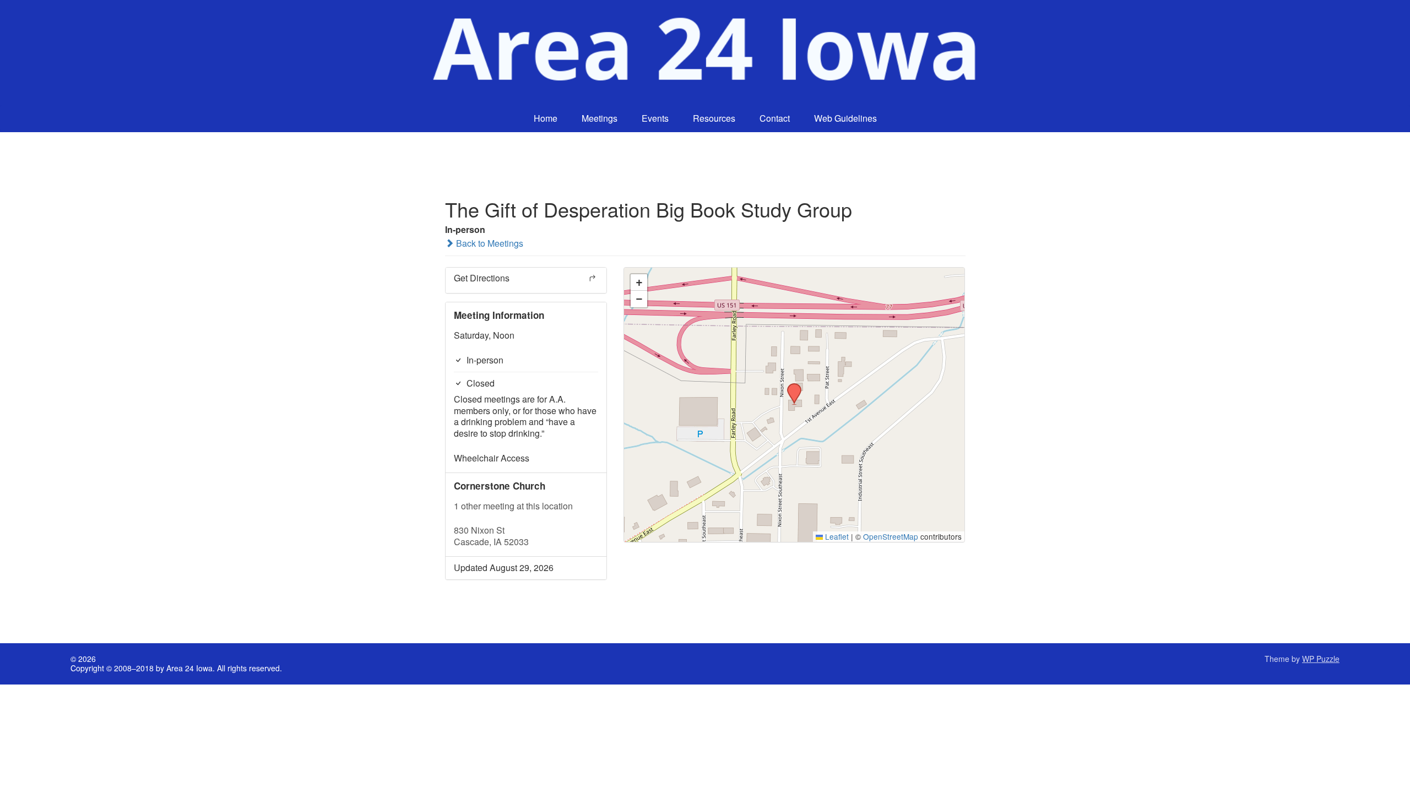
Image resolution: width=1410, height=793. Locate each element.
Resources (714, 118)
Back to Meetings (488, 243)
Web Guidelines (845, 118)
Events (655, 118)
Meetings (599, 118)
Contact (775, 118)
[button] (790, 386)
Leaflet (836, 536)
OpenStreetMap (890, 536)
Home (545, 118)
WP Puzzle (1321, 658)
